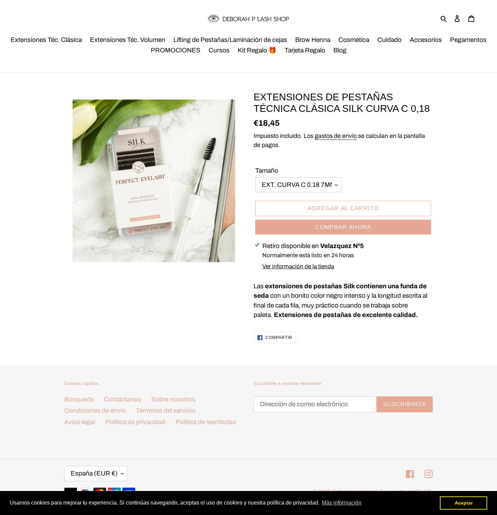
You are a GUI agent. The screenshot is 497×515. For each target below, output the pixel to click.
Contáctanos (122, 399)
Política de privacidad (135, 421)
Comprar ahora (343, 227)
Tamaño (266, 170)
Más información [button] (341, 503)
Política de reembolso (205, 421)
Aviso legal (79, 421)
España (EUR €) (94, 473)
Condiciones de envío (95, 410)
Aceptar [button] (464, 503)
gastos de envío (336, 135)
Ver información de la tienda (298, 266)
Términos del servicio (165, 410)
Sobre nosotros (173, 399)
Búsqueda (79, 399)
